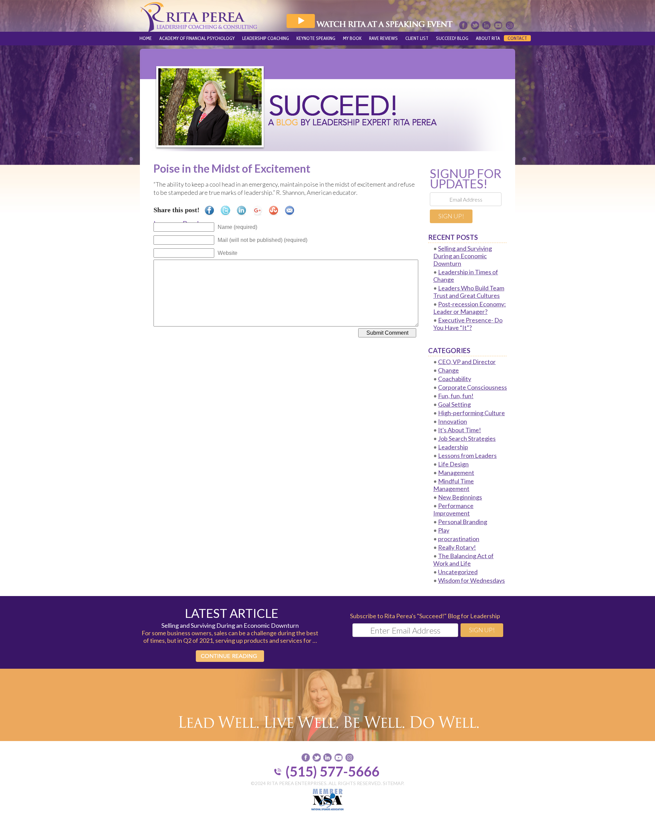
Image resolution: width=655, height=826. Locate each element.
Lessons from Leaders (467, 455)
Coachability (454, 378)
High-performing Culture (471, 413)
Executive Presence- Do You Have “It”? (468, 323)
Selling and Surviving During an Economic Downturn (462, 256)
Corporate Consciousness (472, 387)
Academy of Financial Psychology (197, 38)
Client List (416, 38)
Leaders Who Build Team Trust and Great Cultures (468, 291)
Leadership (453, 447)
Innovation (452, 421)
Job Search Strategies (467, 438)
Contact (517, 38)
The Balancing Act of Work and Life (463, 559)
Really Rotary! (457, 547)
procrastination (458, 538)
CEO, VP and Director (467, 361)
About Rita (488, 38)
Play (443, 530)
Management (456, 472)
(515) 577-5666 (332, 771)
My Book (352, 38)
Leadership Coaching (265, 38)
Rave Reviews (383, 38)
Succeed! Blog (452, 38)
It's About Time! (459, 430)
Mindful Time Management (453, 484)
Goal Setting (454, 404)
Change (448, 370)
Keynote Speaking (315, 38)
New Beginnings (460, 497)
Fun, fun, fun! (456, 396)
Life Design (453, 464)
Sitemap (393, 783)
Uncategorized (458, 572)
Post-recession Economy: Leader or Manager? (469, 307)
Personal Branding (462, 521)
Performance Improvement (453, 509)
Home (146, 38)
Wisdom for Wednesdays (471, 580)
